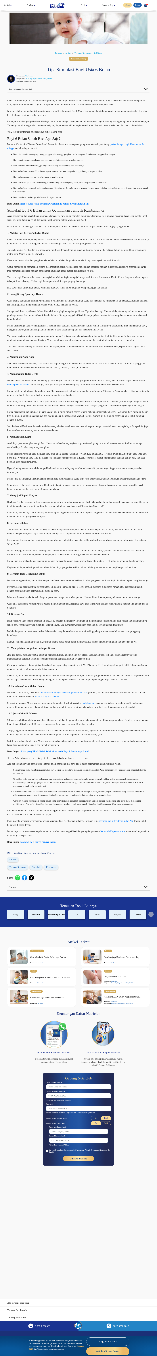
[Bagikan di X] (33, 989)
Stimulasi (41, 979)
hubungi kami (71, 1347)
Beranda (56, 53)
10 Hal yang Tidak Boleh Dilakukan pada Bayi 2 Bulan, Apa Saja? (60, 852)
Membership (106, 5)
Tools (81, 5)
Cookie (66, 1268)
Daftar (137, 5)
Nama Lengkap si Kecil (59, 1242)
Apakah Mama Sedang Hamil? (59, 1233)
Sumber (14, 999)
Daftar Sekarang (78, 1274)
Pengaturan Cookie (107, 1341)
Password (50, 1219)
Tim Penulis (33, 76)
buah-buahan (110, 791)
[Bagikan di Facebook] (26, 989)
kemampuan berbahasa (56, 421)
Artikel (7, 5)
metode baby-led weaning (94, 785)
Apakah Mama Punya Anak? (58, 1238)
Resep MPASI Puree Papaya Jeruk (42, 953)
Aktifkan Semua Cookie (107, 1351)
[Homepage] (57, 5)
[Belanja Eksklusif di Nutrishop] (145, 5)
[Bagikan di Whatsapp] (19, 989)
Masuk (125, 5)
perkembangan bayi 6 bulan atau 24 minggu (34, 157)
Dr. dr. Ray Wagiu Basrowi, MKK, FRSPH (44, 79)
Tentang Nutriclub (17, 1317)
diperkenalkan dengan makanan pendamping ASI (78, 781)
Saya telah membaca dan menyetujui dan (78, 1267)
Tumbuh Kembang (83, 53)
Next (151, 1025)
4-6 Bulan (101, 53)
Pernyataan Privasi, (90, 1265)
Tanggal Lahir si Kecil (58, 1251)
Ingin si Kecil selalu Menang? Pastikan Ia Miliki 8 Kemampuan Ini (60, 212)
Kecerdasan (59, 979)
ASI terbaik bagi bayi (19, 1303)
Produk (30, 5)
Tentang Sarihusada (18, 1310)
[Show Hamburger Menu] (152, 5)
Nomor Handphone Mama (57, 1206)
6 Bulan (14, 971)
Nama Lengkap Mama (55, 1197)
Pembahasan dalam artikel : (23, 90)
